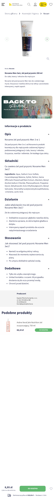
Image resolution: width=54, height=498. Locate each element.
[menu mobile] (3, 4)
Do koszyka (32, 488)
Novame (11, 69)
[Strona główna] (15, 4)
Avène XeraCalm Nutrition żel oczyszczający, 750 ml (29, 324)
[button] (47, 39)
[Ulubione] (50, 4)
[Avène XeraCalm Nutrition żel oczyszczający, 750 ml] (8, 325)
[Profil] (35, 4)
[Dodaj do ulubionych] (51, 488)
